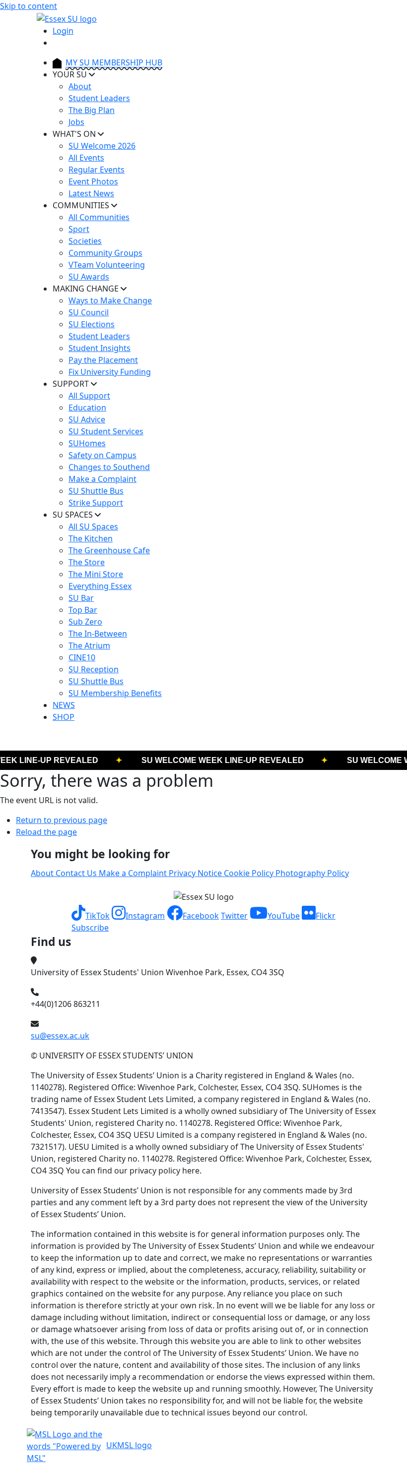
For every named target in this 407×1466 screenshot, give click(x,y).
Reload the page (46, 831)
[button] (90, 915)
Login (63, 30)
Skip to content (28, 5)
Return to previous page (61, 820)
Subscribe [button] (90, 927)
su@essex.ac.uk (60, 1035)
